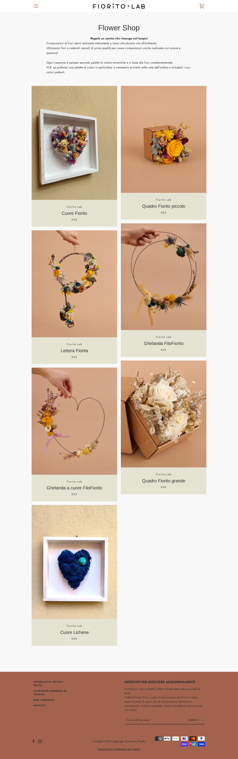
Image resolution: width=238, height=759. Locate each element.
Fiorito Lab (118, 741)
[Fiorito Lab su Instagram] (40, 741)
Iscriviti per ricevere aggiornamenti (160, 682)
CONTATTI (39, 705)
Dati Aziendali (43, 700)
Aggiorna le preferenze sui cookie (119, 749)
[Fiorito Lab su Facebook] (33, 741)
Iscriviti (194, 720)
